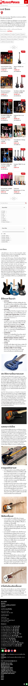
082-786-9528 (13, 639)
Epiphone (7, 34)
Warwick (3, 39)
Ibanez (23, 34)
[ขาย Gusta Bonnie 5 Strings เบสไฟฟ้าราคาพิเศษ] (19, 131)
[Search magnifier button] (26, 203)
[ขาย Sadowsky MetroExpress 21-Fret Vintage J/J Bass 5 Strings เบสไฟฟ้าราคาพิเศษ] (19, 180)
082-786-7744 (18, 633)
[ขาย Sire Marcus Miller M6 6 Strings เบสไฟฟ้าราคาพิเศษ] (19, 82)
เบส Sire (6, 342)
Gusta (18, 34)
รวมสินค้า (3, 606)
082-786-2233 (20, 642)
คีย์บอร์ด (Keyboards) (5, 666)
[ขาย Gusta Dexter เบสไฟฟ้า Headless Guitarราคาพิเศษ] (6, 180)
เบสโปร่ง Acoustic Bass (7, 42)
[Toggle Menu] (26, 2)
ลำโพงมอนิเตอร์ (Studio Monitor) (8, 673)
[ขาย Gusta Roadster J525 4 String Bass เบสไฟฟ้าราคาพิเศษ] (6, 58)
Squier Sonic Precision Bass (12, 314)
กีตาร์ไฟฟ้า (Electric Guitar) (6, 663)
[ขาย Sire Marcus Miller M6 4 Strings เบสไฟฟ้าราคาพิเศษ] (6, 107)
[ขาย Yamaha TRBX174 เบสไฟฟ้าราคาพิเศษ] (19, 155)
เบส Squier (6, 309)
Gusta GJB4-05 (14, 306)
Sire (15, 37)
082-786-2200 (19, 636)
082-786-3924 (12, 638)
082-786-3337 (16, 629)
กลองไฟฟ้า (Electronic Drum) (7, 670)
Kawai (2, 679)
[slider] (1, 231)
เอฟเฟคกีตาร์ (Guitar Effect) (7, 669)
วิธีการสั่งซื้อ (4, 601)
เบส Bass (9, 31)
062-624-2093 (17, 626)
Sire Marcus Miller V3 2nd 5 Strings (12, 347)
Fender (13, 34)
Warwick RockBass (12, 39)
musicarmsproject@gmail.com (10, 660)
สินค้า (9, 29)
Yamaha (21, 39)
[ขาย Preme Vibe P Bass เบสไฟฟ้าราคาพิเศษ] (6, 131)
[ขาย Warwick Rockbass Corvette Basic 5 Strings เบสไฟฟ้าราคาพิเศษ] (6, 82)
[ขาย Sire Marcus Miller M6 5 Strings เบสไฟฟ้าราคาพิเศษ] (6, 155)
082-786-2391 (18, 645)
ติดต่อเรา (3, 603)
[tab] (13, 207)
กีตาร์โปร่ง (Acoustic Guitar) (7, 664)
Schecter (10, 37)
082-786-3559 (16, 627)
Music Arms (3, 29)
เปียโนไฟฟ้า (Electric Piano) (7, 667)
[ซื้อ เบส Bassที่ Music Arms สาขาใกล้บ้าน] (2, 13)
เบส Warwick (7, 332)
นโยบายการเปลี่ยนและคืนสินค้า (8, 605)
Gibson (2, 676)
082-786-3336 (15, 635)
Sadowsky (3, 37)
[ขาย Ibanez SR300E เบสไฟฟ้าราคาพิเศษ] (19, 58)
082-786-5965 (18, 644)
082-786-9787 (16, 641)
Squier (19, 37)
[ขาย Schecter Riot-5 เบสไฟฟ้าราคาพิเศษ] (19, 107)
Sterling (24, 37)
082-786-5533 (15, 630)
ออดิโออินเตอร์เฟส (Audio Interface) (8, 671)
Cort (2, 34)
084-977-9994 (16, 632)
